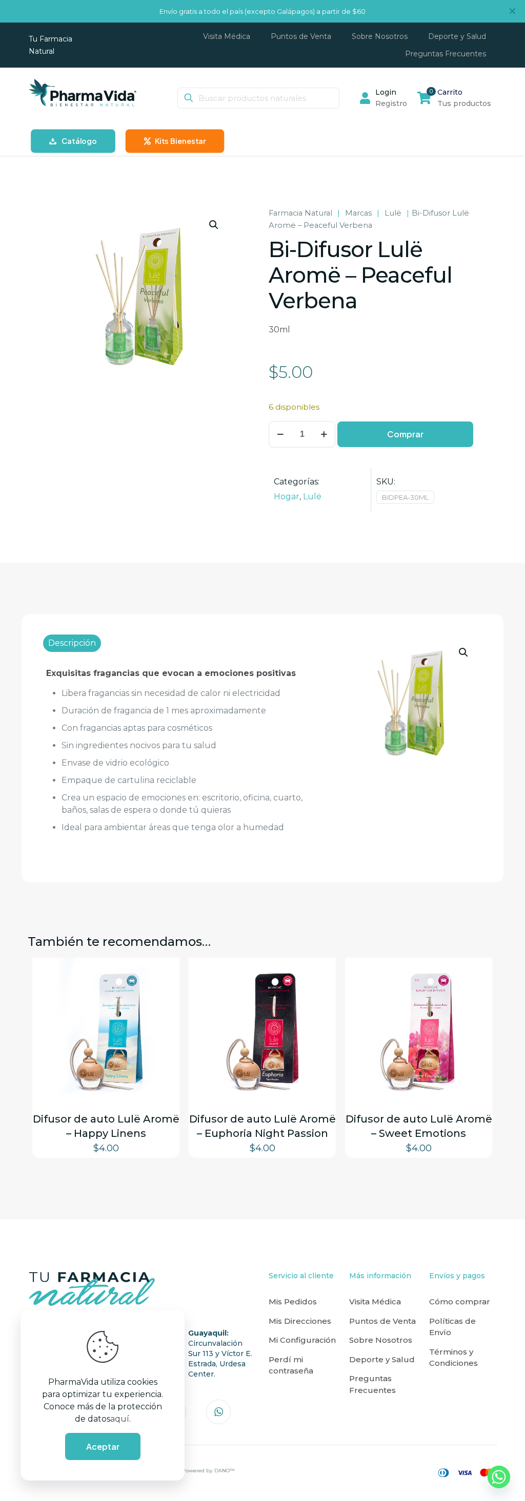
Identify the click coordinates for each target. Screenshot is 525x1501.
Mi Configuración (302, 1340)
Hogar (286, 496)
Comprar (405, 434)
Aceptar (102, 1446)
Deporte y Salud (382, 1359)
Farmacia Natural (300, 213)
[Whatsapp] (499, 1477)
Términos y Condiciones (453, 1357)
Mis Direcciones (300, 1321)
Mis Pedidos (293, 1301)
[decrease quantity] (280, 434)
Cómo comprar (459, 1301)
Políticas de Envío (452, 1327)
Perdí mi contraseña (291, 1365)
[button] (214, 225)
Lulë (393, 213)
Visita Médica (375, 1301)
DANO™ (224, 1470)
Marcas (358, 213)
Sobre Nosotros (380, 1340)
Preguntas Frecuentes (372, 1384)
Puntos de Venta (382, 1321)
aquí (119, 1419)
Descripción (72, 643)
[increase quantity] (324, 434)
